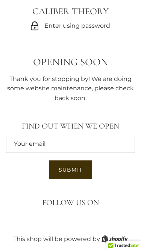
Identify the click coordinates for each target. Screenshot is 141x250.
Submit (70, 169)
